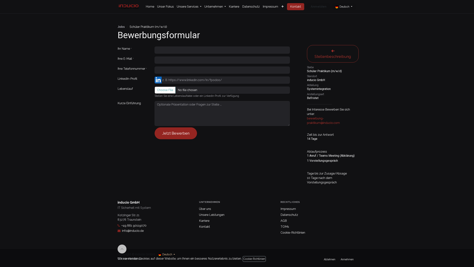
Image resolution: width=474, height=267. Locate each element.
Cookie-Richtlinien (293, 232)
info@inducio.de (133, 231)
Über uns (205, 209)
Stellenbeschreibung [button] (333, 56)
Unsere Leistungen (211, 215)
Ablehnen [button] (329, 259)
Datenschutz (289, 215)
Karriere (204, 220)
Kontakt (295, 6)
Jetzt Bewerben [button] (175, 133)
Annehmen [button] (347, 259)
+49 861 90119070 (133, 225)
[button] (122, 249)
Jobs (121, 27)
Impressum (288, 209)
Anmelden (318, 6)
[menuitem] (150, 6)
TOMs (285, 226)
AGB (284, 220)
